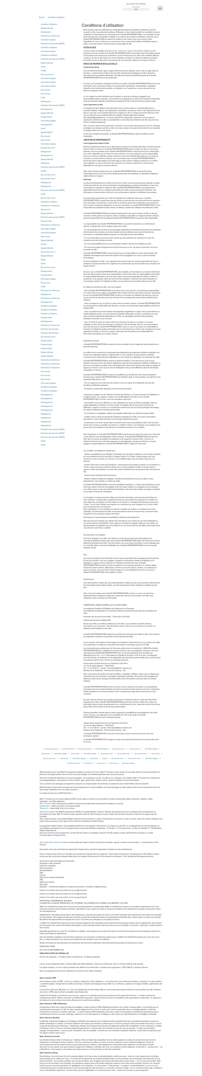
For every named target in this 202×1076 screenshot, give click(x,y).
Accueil (41, 17)
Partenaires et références (50, 36)
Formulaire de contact (84, 749)
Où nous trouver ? (47, 74)
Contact (44, 244)
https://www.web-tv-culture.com (51, 842)
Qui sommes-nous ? (48, 147)
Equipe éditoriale (47, 28)
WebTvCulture (45, 812)
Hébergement (46, 32)
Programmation (46, 117)
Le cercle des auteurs (50, 749)
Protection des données (49, 329)
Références (45, 163)
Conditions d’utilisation (56, 17)
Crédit (43, 66)
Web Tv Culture (45, 803)
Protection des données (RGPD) (53, 43)
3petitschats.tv (45, 806)
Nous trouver (45, 90)
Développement (46, 109)
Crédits (43, 70)
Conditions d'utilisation (49, 313)
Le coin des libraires (67, 749)
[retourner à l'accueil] (54, 7)
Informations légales (48, 39)
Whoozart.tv (44, 808)
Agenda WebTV (46, 132)
